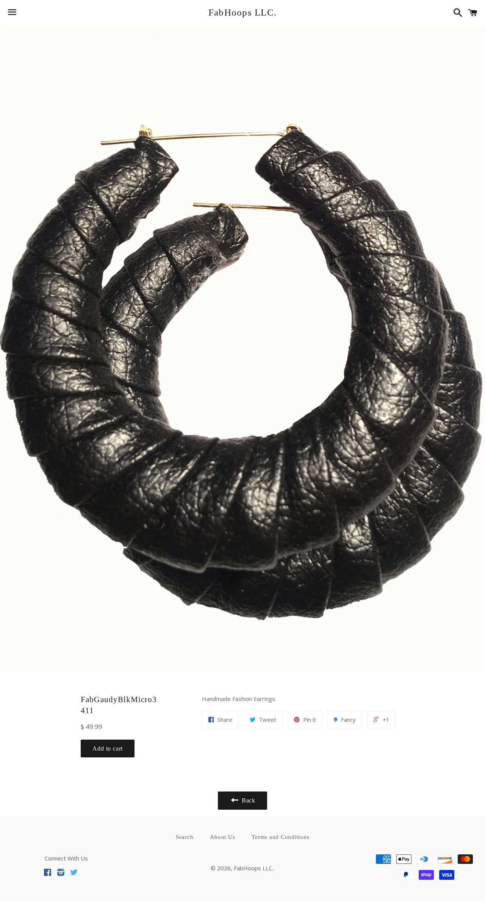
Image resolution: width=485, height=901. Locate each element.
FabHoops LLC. (242, 12)
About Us (222, 837)
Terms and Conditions (280, 837)
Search (185, 837)
